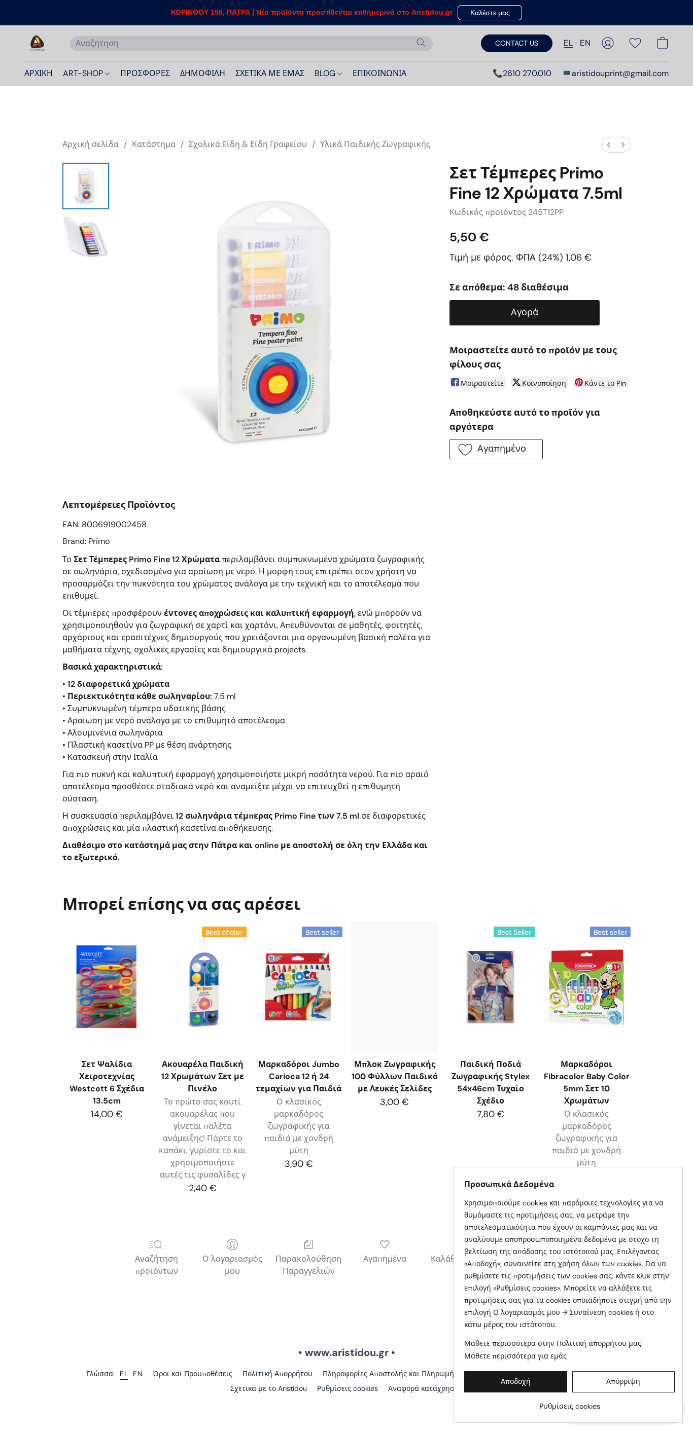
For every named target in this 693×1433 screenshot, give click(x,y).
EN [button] (585, 43)
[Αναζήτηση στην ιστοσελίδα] (421, 42)
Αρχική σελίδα (90, 144)
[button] (490, 12)
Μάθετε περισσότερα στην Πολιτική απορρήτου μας (552, 1343)
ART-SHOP (84, 73)
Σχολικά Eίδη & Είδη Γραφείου (248, 144)
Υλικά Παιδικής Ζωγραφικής (375, 144)
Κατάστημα (154, 144)
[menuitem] (609, 144)
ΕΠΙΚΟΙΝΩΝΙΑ (379, 73)
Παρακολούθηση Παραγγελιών (308, 1265)
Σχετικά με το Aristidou (268, 1388)
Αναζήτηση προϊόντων (156, 1265)
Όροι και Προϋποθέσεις (192, 1373)
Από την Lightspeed (346, 1405)
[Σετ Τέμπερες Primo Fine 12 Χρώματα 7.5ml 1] (85, 236)
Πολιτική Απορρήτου (277, 1373)
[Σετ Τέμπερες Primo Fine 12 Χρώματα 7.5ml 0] (85, 186)
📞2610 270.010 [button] (522, 73)
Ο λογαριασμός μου (232, 1265)
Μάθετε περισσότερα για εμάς (515, 1356)
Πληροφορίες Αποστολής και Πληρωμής (390, 1373)
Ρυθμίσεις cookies (347, 1388)
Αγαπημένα (384, 1259)
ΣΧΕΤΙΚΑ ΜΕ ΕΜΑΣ (269, 73)
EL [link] (124, 1373)
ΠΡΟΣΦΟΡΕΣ (145, 73)
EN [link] (138, 1373)
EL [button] (568, 43)
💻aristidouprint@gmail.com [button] (615, 73)
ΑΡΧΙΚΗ (38, 73)
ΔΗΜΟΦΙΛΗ (202, 73)
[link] (569, 1402)
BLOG (326, 73)
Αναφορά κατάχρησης (425, 1388)
